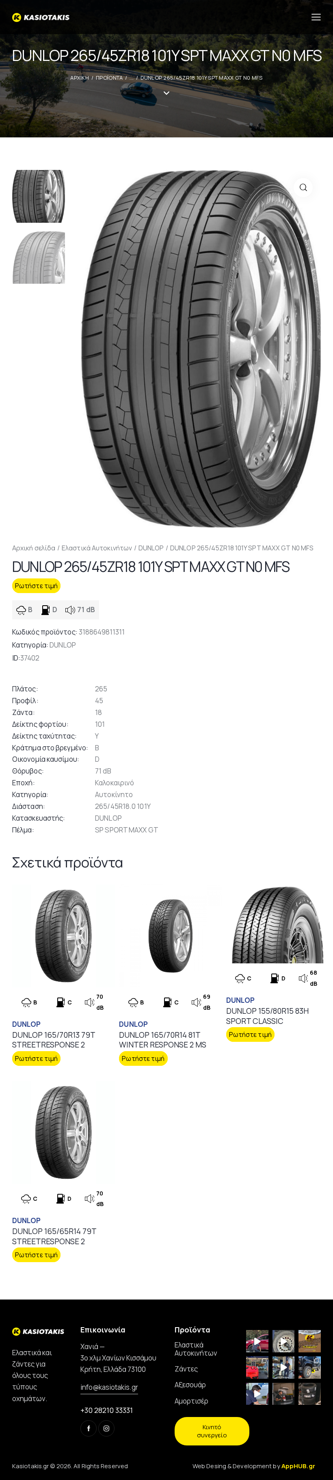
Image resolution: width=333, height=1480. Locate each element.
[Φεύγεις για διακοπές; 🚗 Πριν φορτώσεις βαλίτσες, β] (257, 1394)
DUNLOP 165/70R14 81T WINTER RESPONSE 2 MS (162, 1040)
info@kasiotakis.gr (109, 1387)
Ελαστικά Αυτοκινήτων (97, 547)
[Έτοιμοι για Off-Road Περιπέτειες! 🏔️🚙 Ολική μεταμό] (309, 1367)
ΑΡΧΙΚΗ (79, 77)
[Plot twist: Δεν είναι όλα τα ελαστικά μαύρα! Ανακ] (283, 1367)
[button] (303, 187)
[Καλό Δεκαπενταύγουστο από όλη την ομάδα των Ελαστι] (309, 1341)
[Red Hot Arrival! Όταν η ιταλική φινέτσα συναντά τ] (257, 1367)
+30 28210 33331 (106, 1410)
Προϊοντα (109, 77)
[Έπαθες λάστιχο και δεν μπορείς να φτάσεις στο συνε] (257, 1341)
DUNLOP (151, 547)
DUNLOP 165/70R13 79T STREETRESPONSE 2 (53, 1040)
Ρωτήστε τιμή (36, 585)
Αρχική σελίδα (33, 547)
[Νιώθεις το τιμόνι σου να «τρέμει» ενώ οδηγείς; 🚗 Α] (283, 1341)
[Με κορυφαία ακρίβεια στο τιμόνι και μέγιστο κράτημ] (309, 1394)
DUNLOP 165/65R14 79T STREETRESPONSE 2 (54, 1236)
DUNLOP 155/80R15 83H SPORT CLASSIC (267, 1016)
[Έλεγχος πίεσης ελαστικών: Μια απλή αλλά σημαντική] (283, 1394)
